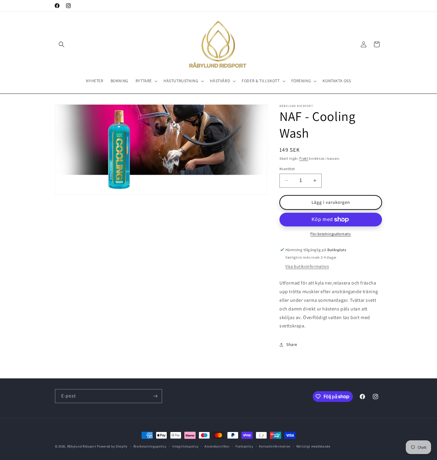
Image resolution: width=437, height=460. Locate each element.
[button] (61, 44)
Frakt (303, 158)
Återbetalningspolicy (149, 446)
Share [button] (291, 344)
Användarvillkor (217, 446)
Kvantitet (287, 168)
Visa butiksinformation (307, 266)
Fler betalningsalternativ (330, 233)
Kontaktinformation (274, 446)
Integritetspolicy (185, 446)
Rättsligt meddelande (313, 446)
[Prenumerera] (155, 396)
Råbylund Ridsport (81, 446)
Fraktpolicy (244, 446)
